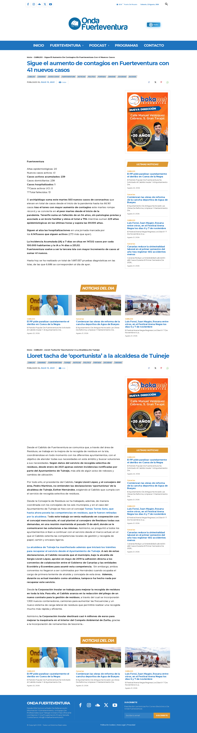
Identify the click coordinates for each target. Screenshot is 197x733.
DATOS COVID (53, 77)
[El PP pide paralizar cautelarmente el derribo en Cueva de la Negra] (49, 305)
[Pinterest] (161, 82)
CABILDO (38, 57)
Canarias (41, 77)
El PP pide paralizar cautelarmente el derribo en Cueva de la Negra (147, 175)
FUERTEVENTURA (68, 77)
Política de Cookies (108, 725)
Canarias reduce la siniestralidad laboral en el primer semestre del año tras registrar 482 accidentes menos (146, 250)
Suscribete (162, 715)
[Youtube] (50, 4)
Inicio (29, 57)
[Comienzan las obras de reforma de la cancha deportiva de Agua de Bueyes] (98, 305)
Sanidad (111, 77)
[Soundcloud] (39, 4)
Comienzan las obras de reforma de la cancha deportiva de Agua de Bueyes (147, 200)
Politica (91, 77)
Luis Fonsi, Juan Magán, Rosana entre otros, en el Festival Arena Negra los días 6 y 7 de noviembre (146, 225)
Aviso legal (121, 725)
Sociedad (122, 77)
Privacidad (131, 725)
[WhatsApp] (167, 82)
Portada (101, 77)
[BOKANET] (147, 122)
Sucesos (132, 77)
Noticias (81, 77)
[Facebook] (28, 4)
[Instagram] (33, 4)
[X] (45, 4)
